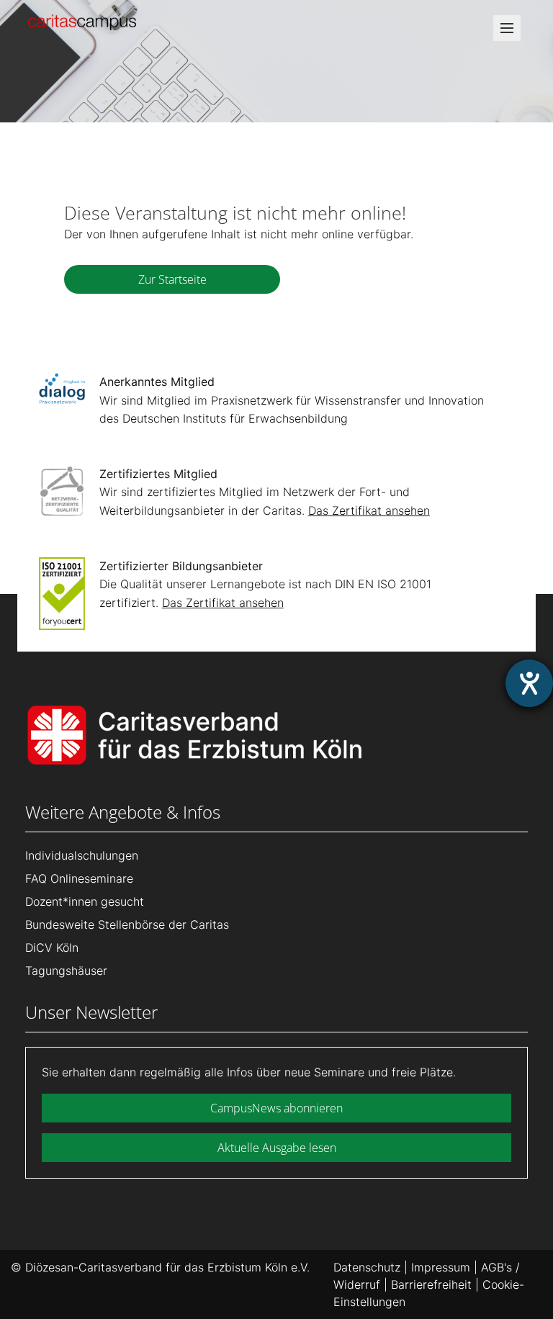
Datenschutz (366, 1267)
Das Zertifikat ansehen (369, 510)
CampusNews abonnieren (276, 1108)
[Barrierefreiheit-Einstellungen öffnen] (529, 683)
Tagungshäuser (66, 970)
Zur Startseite (172, 279)
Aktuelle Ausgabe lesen (276, 1148)
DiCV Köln (51, 947)
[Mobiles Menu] (507, 32)
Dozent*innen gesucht (84, 901)
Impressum (440, 1267)
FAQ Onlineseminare (79, 878)
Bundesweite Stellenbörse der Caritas (127, 924)
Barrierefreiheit (431, 1284)
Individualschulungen (81, 855)
